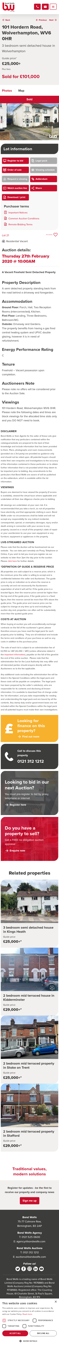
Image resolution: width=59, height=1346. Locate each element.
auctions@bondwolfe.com (31, 1257)
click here (12, 561)
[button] (29, 1340)
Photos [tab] (7, 90)
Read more (27, 1314)
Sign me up (30, 1201)
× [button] (55, 1302)
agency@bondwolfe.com (30, 1241)
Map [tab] (21, 90)
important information (14, 654)
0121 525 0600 (31, 1237)
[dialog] (29, 1322)
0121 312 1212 (31, 1252)
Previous (5, 118)
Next (54, 118)
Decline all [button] (43, 1333)
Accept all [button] (15, 1333)
